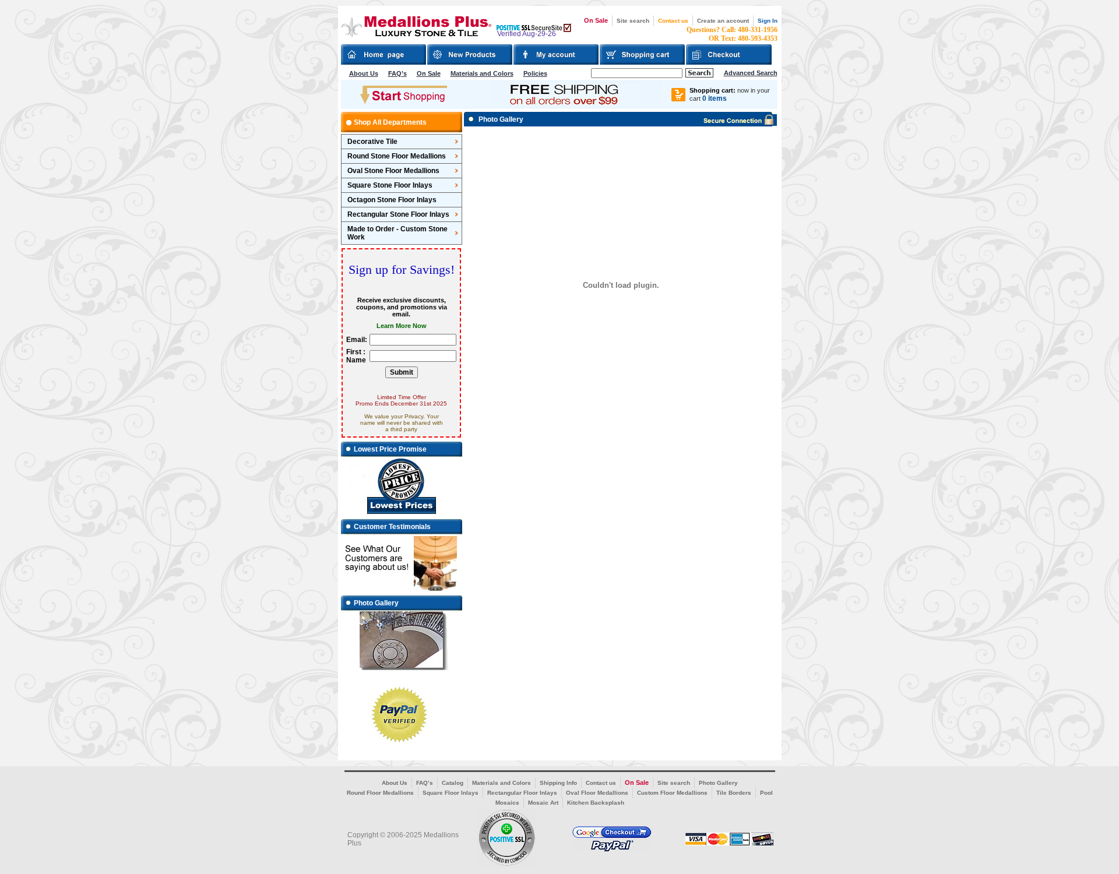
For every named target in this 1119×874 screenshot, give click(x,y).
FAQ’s (397, 73)
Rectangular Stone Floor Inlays (398, 214)
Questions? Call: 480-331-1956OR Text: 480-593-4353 (732, 34)
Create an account (723, 20)
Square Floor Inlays (450, 793)
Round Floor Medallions (380, 793)
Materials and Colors (482, 73)
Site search (633, 20)
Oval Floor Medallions (597, 793)
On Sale (596, 20)
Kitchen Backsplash (595, 802)
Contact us (673, 20)
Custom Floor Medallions (672, 793)
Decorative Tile (372, 142)
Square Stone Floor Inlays (389, 185)
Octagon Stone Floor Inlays (392, 200)
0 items (714, 98)
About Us (363, 73)
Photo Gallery (718, 783)
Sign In (767, 20)
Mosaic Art (543, 802)
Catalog (452, 783)
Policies (535, 73)
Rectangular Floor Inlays (522, 793)
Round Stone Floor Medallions (396, 156)
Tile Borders (733, 793)
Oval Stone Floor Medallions (393, 171)
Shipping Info (558, 783)
